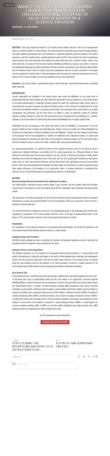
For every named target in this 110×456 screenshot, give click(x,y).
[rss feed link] (97, 356)
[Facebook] (79, 356)
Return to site (10, 5)
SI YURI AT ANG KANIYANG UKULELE (74, 345)
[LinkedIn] (89, 356)
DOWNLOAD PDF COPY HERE (55, 322)
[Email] (94, 356)
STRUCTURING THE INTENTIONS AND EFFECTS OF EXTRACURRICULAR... (32, 346)
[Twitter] (84, 356)
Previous (16, 340)
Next (57, 340)
